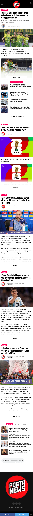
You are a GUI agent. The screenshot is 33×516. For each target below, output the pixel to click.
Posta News (10, 134)
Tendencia (17, 507)
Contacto (11, 507)
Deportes (22, 507)
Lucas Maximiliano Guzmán (13, 26)
